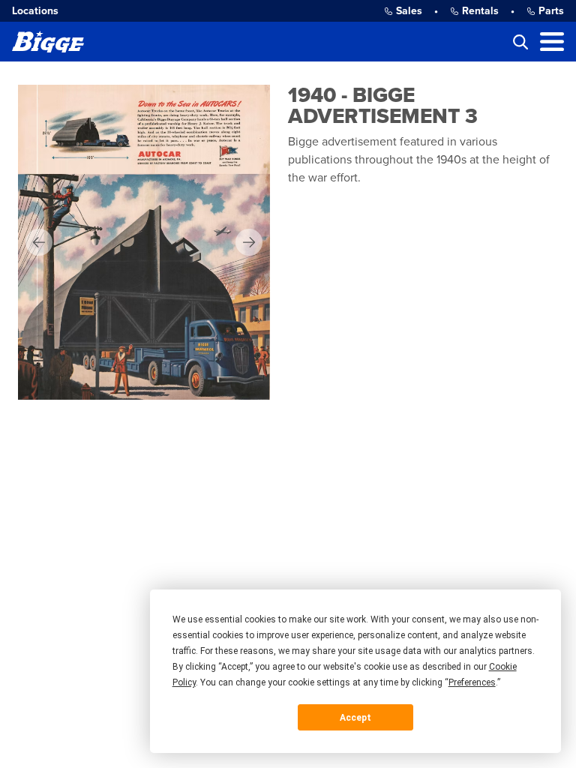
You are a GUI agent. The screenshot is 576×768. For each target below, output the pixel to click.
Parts (551, 10)
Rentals (480, 10)
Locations (35, 10)
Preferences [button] (472, 682)
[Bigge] (48, 42)
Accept (355, 717)
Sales (409, 10)
